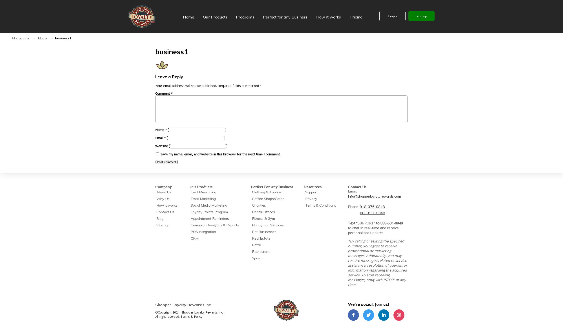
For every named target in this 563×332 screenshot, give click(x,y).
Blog (159, 218)
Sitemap (162, 225)
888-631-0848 (372, 213)
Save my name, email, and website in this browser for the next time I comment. (221, 154)
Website (161, 146)
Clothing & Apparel (267, 192)
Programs (245, 17)
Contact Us (165, 212)
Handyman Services (268, 225)
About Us (163, 192)
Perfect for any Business (285, 17)
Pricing (356, 17)
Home (188, 17)
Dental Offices (263, 212)
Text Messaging (203, 192)
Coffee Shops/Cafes (268, 198)
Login (392, 16)
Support (311, 192)
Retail (256, 245)
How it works (328, 17)
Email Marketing (203, 198)
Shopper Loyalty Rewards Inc (202, 312)
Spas (256, 258)
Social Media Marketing (209, 205)
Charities (259, 205)
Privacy (311, 198)
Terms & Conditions (320, 205)
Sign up (421, 16)
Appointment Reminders (210, 218)
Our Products (215, 17)
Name (161, 129)
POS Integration (203, 231)
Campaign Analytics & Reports (215, 225)
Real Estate (261, 238)
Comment (164, 93)
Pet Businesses (264, 231)
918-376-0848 (372, 206)
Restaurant (261, 251)
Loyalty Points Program (209, 212)
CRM (195, 238)
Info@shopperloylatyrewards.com (374, 196)
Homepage (20, 38)
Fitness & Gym (263, 218)
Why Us (163, 198)
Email (160, 138)
